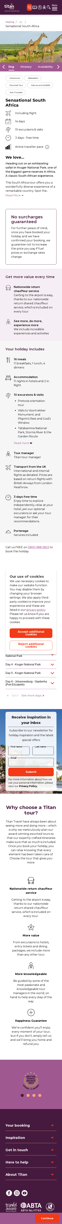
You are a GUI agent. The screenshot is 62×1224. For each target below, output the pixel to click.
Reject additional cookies (31, 645)
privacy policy (36, 609)
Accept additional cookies (31, 633)
